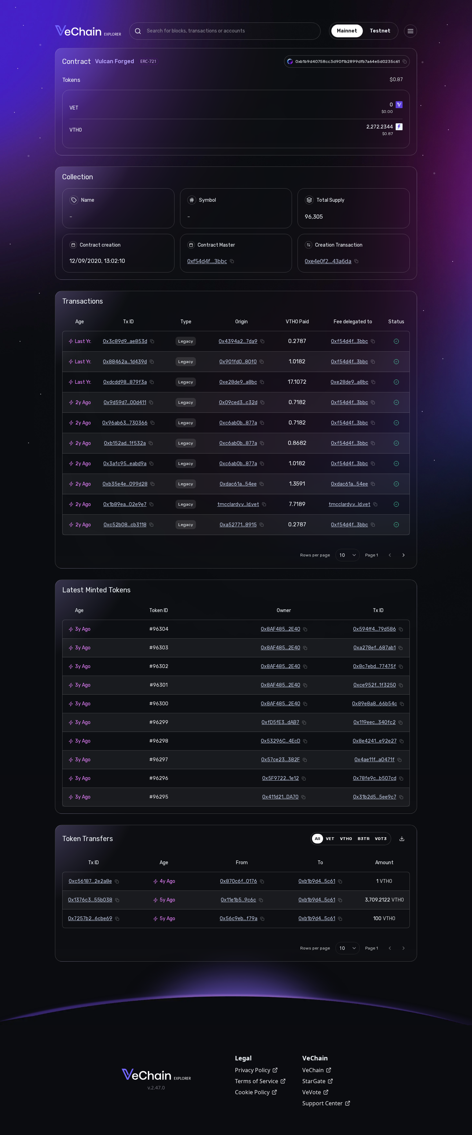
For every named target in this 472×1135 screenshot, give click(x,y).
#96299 (158, 722)
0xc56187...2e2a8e (90, 881)
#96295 (158, 797)
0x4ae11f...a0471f (375, 760)
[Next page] (403, 555)
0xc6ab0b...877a (238, 423)
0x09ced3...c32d (238, 403)
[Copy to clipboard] (405, 61)
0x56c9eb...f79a (238, 919)
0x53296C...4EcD (280, 741)
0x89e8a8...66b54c (374, 704)
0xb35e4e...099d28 (125, 484)
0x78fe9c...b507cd (374, 778)
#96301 (159, 685)
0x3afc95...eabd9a (125, 464)
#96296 (158, 778)
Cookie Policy (252, 1092)
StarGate (313, 1081)
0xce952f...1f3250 (374, 685)
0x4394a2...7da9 (238, 341)
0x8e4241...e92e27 (375, 741)
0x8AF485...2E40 (280, 629)
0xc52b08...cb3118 (125, 525)
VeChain (313, 1070)
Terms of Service (256, 1081)
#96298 (158, 741)
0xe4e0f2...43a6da (328, 261)
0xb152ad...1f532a (125, 443)
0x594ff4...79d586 (374, 629)
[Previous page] (390, 555)
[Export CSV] (402, 838)
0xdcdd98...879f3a (125, 382)
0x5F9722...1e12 (280, 778)
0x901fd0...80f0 (238, 362)
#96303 (158, 648)
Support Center (322, 1103)
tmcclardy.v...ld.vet (238, 504)
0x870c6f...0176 (238, 881)
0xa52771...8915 (238, 525)
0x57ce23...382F (280, 760)
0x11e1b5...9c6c (238, 900)
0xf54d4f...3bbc (207, 261)
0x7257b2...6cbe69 (90, 919)
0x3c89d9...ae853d (125, 341)
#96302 (158, 666)
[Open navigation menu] (410, 31)
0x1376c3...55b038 (90, 900)
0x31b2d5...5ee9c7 (374, 797)
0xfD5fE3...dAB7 (280, 722)
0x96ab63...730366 (125, 423)
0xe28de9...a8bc (238, 382)
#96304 (158, 629)
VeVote (311, 1092)
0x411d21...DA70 (280, 797)
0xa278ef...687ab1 (374, 648)
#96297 (158, 760)
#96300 (158, 704)
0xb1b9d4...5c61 (317, 881)
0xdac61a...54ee (238, 484)
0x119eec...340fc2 (374, 722)
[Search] (137, 31)
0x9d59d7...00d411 (125, 403)
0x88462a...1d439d (125, 362)
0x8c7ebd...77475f (374, 666)
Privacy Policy (252, 1070)
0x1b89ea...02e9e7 (125, 504)
